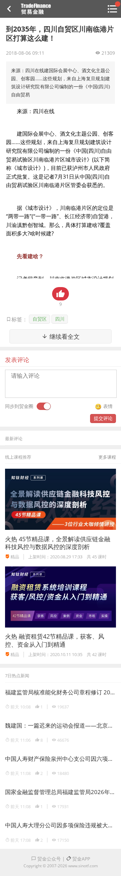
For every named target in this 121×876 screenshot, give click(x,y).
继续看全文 (64, 336)
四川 (60, 319)
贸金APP (80, 859)
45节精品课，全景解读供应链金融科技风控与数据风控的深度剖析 (57, 543)
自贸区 (40, 319)
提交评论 (103, 418)
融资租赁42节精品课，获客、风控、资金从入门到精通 (54, 640)
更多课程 (107, 457)
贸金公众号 (48, 859)
